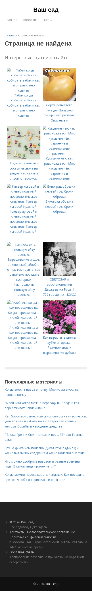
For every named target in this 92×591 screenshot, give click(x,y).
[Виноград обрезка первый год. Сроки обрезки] (59, 196)
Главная (11, 20)
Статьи (47, 20)
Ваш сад (46, 9)
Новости (29, 20)
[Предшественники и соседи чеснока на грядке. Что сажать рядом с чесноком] (23, 158)
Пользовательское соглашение (51, 532)
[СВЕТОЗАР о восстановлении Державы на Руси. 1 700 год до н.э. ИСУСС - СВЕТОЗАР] (59, 274)
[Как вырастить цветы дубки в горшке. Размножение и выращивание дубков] (59, 332)
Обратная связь (21, 552)
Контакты (16, 532)
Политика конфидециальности (32, 537)
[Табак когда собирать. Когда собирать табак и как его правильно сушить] (23, 90)
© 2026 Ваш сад (21, 522)
